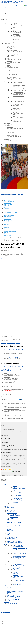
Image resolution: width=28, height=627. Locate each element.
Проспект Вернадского (12, 140)
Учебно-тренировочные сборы (11, 383)
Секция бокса (10, 46)
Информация (7, 123)
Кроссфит (9, 66)
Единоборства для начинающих (15, 128)
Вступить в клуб (17, 31)
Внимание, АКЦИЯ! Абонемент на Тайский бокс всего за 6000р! (15, 408)
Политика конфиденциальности (7, 449)
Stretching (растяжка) (15, 52)
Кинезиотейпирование (18, 96)
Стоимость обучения (9, 382)
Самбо (8, 65)
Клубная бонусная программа (14, 79)
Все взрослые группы (18, 102)
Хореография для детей (12, 67)
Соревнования (7, 387)
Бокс (14, 106)
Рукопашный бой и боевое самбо (15, 59)
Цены (8, 71)
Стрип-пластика (14, 54)
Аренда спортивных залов (19, 90)
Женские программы (12, 50)
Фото (14, 28)
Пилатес (12, 55)
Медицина (9, 131)
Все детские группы (18, 104)
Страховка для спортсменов (14, 136)
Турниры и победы (17, 42)
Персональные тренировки (19, 88)
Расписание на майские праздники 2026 (14, 389)
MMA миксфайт (11, 57)
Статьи (8, 125)
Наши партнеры (17, 36)
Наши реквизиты (11, 132)
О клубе (15, 24)
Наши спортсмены (17, 35)
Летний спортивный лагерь (11, 385)
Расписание (7, 100)
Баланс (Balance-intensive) (16, 51)
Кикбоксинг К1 (17, 108)
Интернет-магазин (11, 73)
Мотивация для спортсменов (14, 78)
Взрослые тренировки (18, 82)
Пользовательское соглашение (20, 449)
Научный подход (11, 127)
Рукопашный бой (17, 121)
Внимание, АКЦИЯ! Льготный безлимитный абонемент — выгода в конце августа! (15, 405)
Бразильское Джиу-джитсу (19, 117)
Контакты (6, 139)
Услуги (5, 81)
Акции (8, 70)
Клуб (5, 21)
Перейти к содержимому (18, 1)
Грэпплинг (9, 61)
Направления (7, 43)
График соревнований (18, 101)
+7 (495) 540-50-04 (18, 5)
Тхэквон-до (9, 58)
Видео (14, 27)
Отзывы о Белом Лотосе (19, 26)
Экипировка (10, 129)
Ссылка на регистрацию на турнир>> (10, 343)
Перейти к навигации (6, 1)
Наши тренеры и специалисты (17, 33)
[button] (4, 18)
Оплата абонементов (12, 74)
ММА (14, 115)
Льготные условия (11, 77)
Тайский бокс (10, 48)
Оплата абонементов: (6, 394)
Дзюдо (8, 63)
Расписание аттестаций (18, 94)
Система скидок (11, 75)
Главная (3, 237)
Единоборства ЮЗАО (12, 135)
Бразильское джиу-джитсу (13, 62)
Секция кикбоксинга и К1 (13, 47)
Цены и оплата (7, 69)
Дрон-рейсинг (10, 44)
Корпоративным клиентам (19, 93)
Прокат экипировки (18, 92)
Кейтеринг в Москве (6, 446)
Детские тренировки (18, 83)
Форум (8, 137)
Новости (15, 23)
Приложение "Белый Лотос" (20, 30)
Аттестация (9, 124)
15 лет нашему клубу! (9, 390)
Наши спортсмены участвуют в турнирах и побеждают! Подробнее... (12, 193)
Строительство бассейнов (7, 445)
